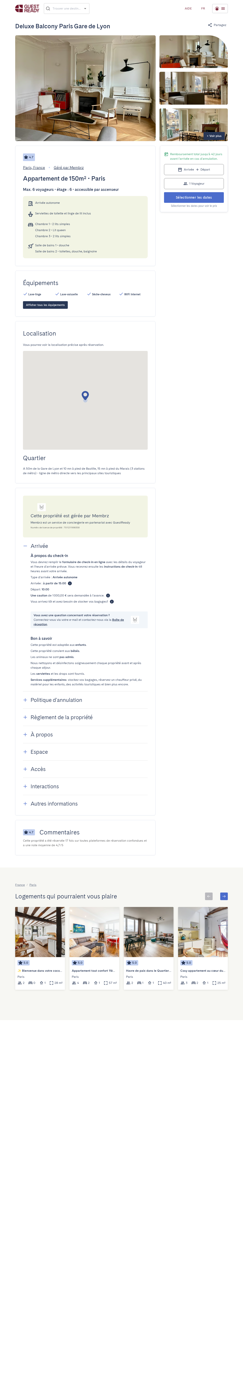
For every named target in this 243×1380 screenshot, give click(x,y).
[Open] (85, 8)
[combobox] (67, 8)
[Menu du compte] (220, 8)
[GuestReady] (27, 8)
